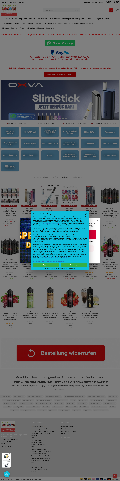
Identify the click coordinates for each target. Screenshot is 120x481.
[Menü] (9, 454)
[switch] (6, 465)
